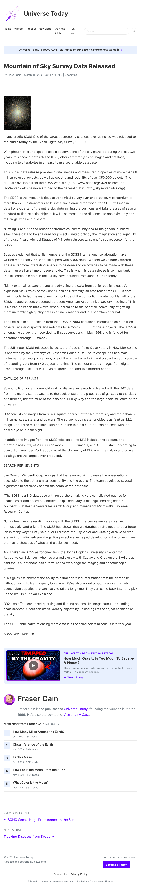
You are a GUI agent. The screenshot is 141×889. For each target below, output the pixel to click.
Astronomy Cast (76, 714)
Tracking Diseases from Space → (29, 836)
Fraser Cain (14, 74)
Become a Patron (116, 864)
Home (7, 28)
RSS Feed (73, 31)
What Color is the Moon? (31, 782)
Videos (18, 28)
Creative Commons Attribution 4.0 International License (85, 881)
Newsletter (45, 28)
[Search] (134, 31)
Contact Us (61, 874)
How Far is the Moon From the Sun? (39, 770)
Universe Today (46, 13)
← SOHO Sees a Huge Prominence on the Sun (39, 820)
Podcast (31, 28)
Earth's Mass (22, 757)
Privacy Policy (79, 874)
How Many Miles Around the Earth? (38, 732)
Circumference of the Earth (33, 744)
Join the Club (60, 31)
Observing (71, 74)
